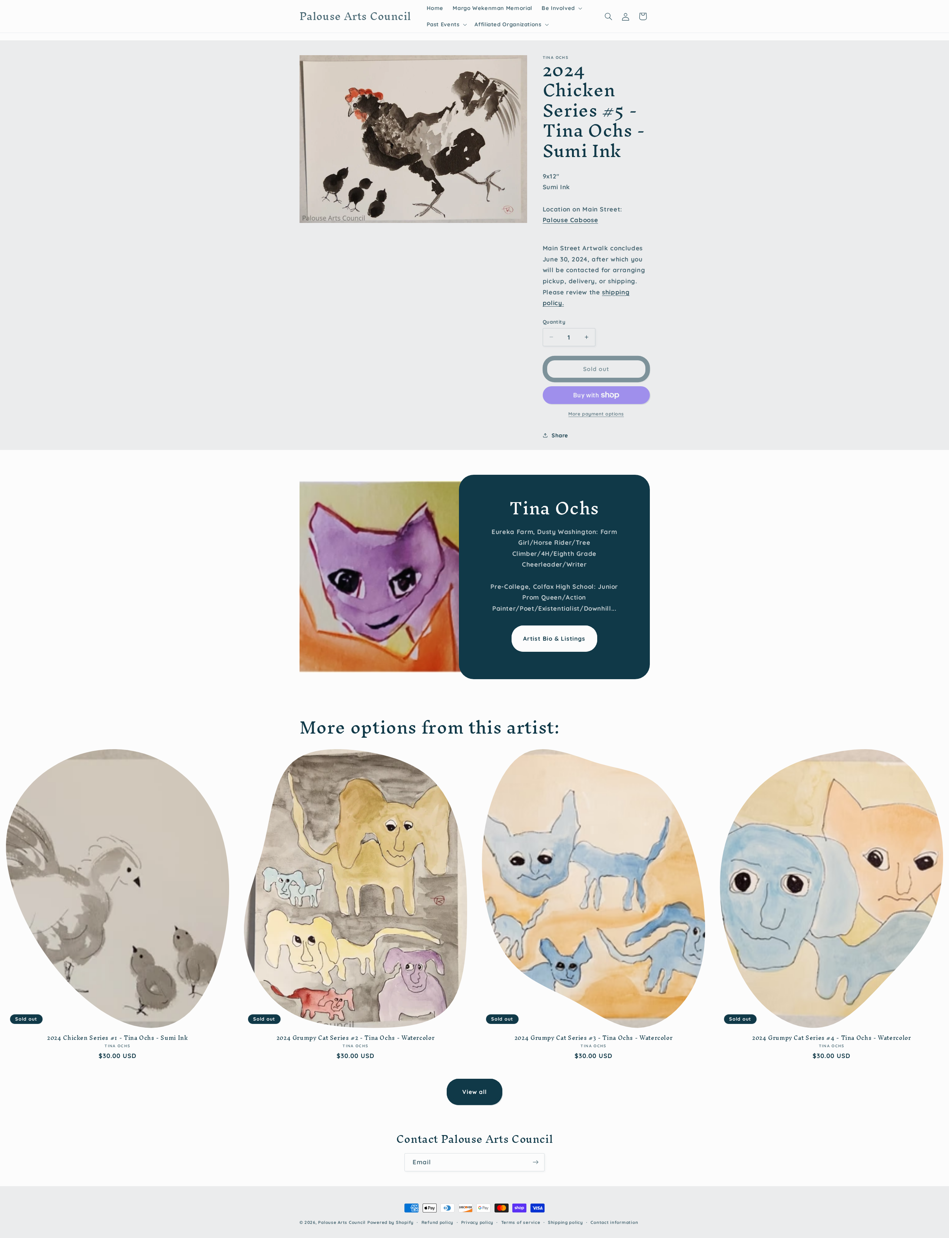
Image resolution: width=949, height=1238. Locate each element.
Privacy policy (477, 1222)
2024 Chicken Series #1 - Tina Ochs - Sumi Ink (117, 1038)
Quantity (554, 321)
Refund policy (437, 1222)
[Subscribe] (535, 1162)
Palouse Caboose (570, 220)
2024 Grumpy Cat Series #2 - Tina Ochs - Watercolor (356, 1038)
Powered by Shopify (390, 1222)
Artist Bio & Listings (554, 638)
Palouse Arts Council (342, 1222)
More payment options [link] (596, 414)
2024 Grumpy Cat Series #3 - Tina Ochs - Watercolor (594, 1038)
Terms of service (520, 1222)
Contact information (614, 1222)
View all (474, 1091)
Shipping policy (565, 1222)
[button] (561, 8)
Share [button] (560, 435)
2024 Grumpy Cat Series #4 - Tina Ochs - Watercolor (831, 1038)
